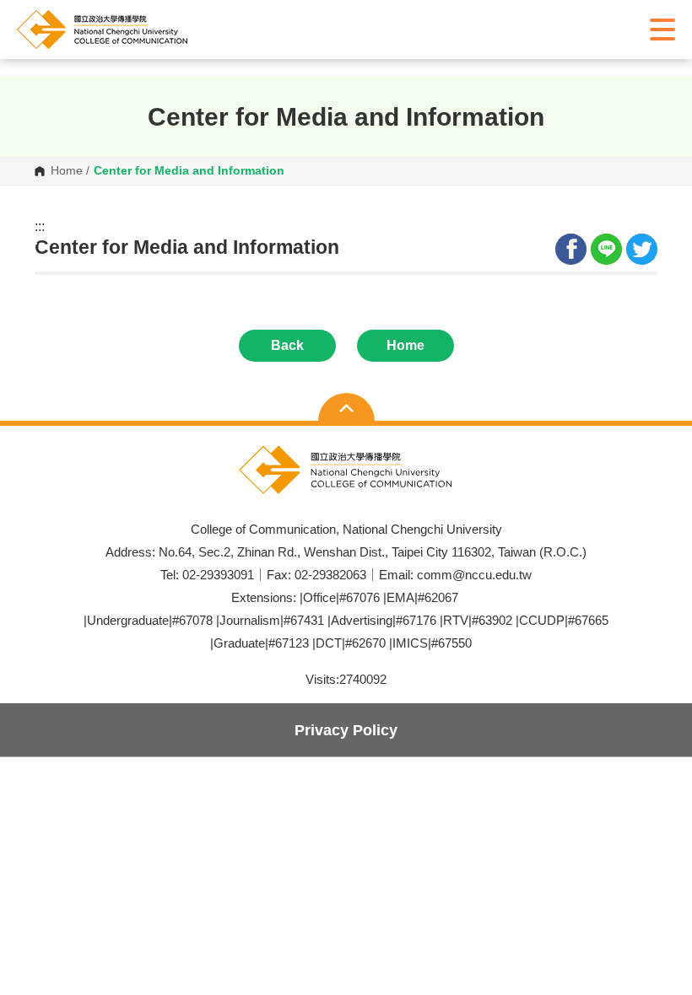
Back (287, 345)
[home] (139, 29)
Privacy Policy (346, 730)
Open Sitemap (346, 409)
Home (67, 171)
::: (40, 227)
